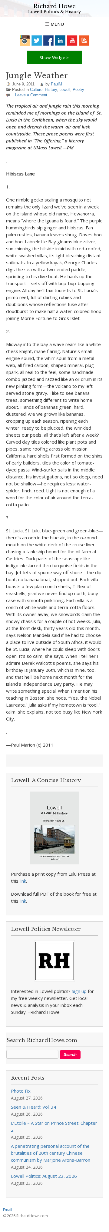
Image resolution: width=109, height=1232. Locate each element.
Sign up (79, 991)
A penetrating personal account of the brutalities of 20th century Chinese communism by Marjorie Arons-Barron (50, 1153)
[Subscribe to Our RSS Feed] (84, 40)
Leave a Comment (31, 95)
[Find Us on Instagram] (25, 40)
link (23, 881)
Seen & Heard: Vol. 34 (33, 1107)
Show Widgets (55, 57)
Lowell (64, 89)
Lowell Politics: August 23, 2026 (44, 1176)
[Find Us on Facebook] (48, 40)
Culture (36, 89)
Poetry (78, 89)
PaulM (56, 84)
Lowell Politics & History (54, 11)
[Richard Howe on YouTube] (72, 40)
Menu (56, 24)
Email (7, 1209)
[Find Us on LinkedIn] (60, 40)
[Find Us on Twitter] (36, 40)
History (51, 89)
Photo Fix (21, 1091)
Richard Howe (54, 6)
